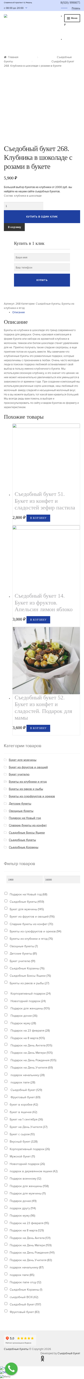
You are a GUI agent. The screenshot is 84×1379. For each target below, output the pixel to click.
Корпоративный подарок (30, 993)
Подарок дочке (23, 1016)
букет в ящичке (23, 1112)
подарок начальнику (27, 1075)
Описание (18, 312)
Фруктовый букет (25, 1097)
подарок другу (23, 1208)
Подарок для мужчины (28, 1193)
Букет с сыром (22, 1134)
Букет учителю (19, 774)
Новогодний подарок (28, 1001)
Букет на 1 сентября (26, 1119)
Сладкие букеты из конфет (28, 825)
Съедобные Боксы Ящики (27, 832)
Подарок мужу (23, 1023)
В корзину (14, 227)
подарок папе (22, 1082)
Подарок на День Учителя (31, 1067)
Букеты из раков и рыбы (26, 789)
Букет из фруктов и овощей (28, 767)
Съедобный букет (26, 1090)
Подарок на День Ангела (31, 1045)
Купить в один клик (42, 216)
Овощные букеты (21, 811)
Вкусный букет (23, 1141)
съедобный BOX (24, 1297)
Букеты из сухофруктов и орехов (32, 796)
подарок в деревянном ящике (34, 1171)
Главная (13, 57)
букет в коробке (24, 1104)
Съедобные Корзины (23, 847)
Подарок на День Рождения (33, 1060)
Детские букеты (20, 803)
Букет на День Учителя (28, 1127)
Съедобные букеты (48, 303)
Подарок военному (25, 1178)
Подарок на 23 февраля (30, 1030)
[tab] (46, 312)
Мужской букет (22, 1156)
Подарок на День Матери (31, 1053)
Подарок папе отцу (25, 1282)
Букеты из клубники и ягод (28, 782)
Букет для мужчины (22, 760)
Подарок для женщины (30, 1008)
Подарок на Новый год (25, 818)
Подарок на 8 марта (27, 1038)
